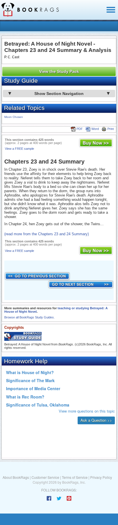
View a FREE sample (19, 148)
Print (110, 129)
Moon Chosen (13, 116)
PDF (79, 129)
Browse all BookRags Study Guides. (29, 317)
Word (95, 129)
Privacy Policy (101, 477)
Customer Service (45, 477)
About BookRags (16, 477)
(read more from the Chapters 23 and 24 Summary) (46, 234)
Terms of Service (75, 477)
